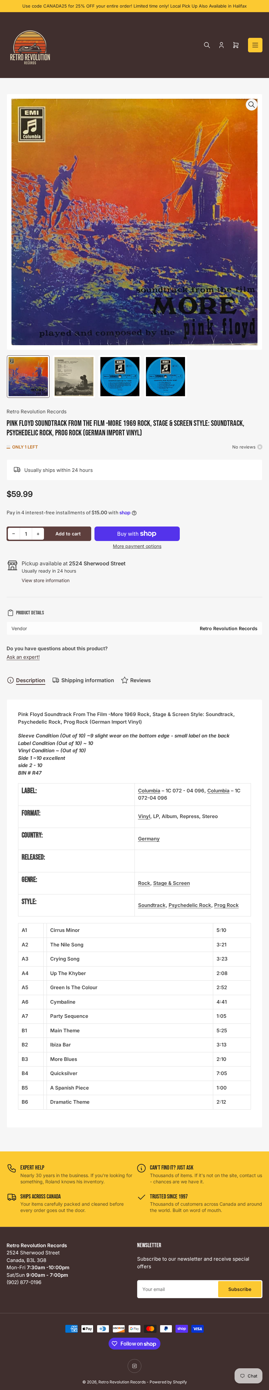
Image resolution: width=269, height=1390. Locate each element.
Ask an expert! (23, 657)
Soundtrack (152, 905)
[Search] (207, 45)
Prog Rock (226, 905)
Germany (149, 839)
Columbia (149, 790)
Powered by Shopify (168, 1381)
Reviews (140, 680)
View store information (46, 580)
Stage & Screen (171, 883)
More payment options (137, 546)
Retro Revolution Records (37, 411)
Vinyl (144, 816)
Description (30, 680)
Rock (144, 883)
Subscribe (239, 1289)
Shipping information (87, 680)
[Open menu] (255, 45)
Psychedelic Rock (190, 905)
